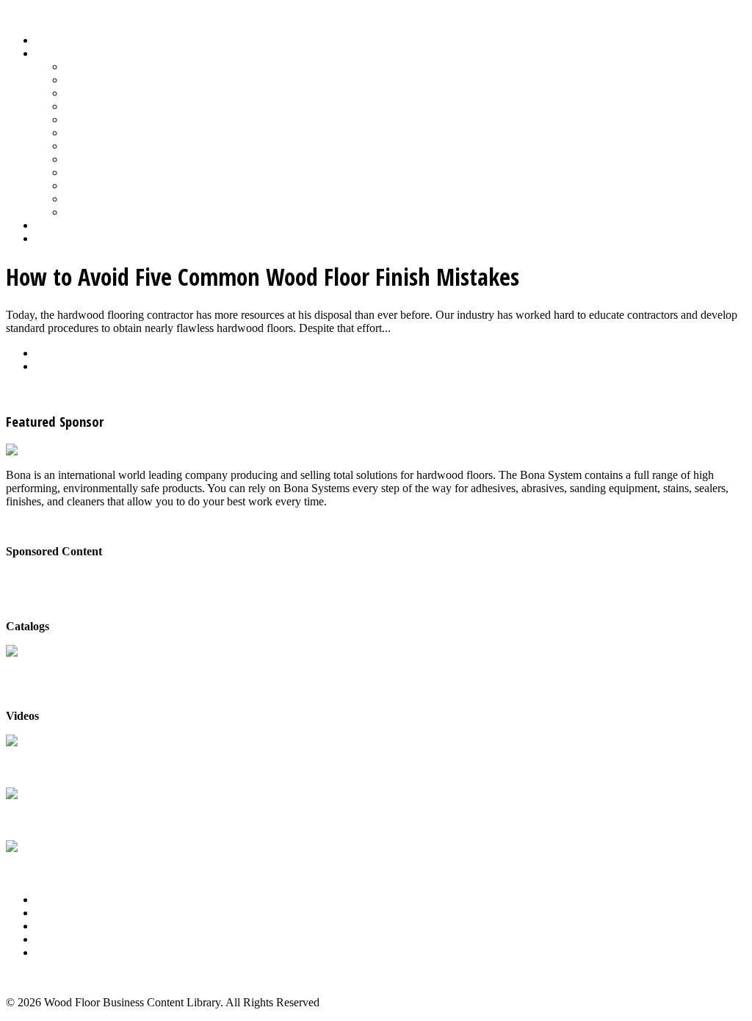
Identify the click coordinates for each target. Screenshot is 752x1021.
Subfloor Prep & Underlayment (137, 159)
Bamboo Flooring (106, 66)
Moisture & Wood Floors (123, 119)
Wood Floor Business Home (101, 225)
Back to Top (34, 977)
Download (59, 366)
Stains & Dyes (98, 146)
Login (49, 238)
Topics (50, 53)
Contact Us (61, 939)
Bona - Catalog (41, 666)
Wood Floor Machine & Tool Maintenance (163, 198)
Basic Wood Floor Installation (134, 79)
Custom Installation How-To (131, 93)
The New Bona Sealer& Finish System (57, 762)
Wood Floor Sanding (113, 212)
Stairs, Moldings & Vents (123, 172)
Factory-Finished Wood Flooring (141, 106)
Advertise (57, 912)
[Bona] (24, 450)
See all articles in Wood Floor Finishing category (118, 391)
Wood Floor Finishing (116, 185)
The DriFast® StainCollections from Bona (58, 815)
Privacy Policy (69, 952)
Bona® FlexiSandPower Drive (48, 868)
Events (51, 926)
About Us (58, 899)
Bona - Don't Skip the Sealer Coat (85, 576)
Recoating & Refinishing (122, 132)
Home (49, 40)
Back (47, 353)
